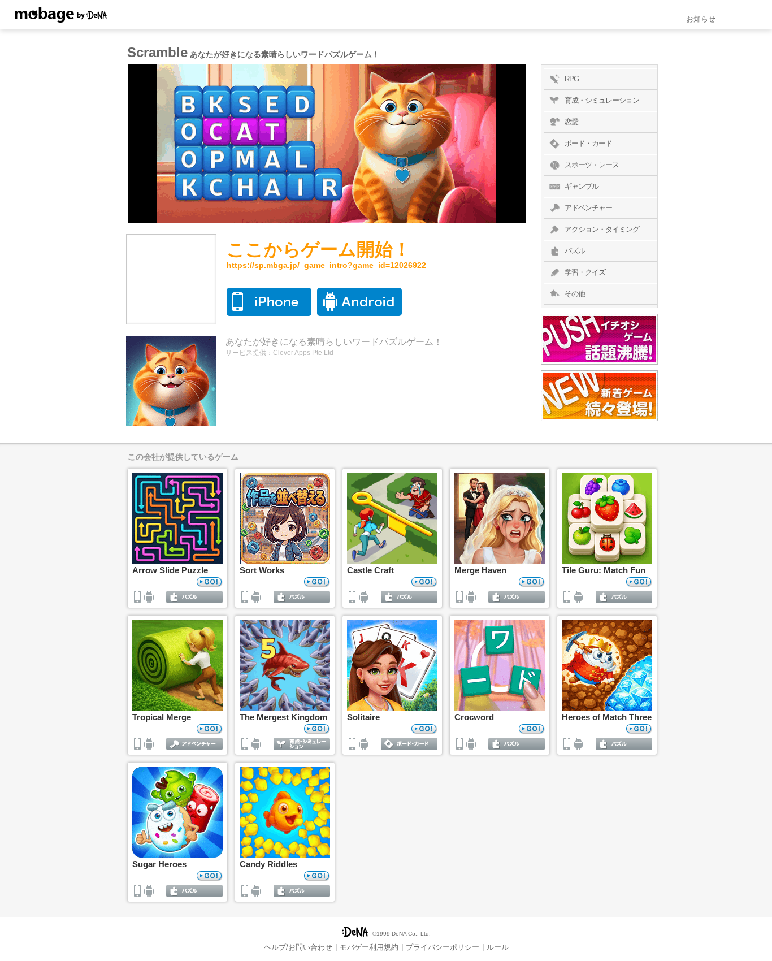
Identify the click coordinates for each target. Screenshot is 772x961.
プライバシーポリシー (442, 947)
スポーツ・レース (592, 165)
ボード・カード (588, 143)
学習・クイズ (585, 272)
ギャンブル (581, 186)
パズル (575, 250)
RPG (572, 79)
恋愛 (571, 122)
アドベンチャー (588, 208)
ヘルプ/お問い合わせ (298, 947)
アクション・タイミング (602, 229)
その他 (575, 293)
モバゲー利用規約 (369, 947)
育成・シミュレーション (602, 100)
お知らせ (700, 19)
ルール (498, 947)
